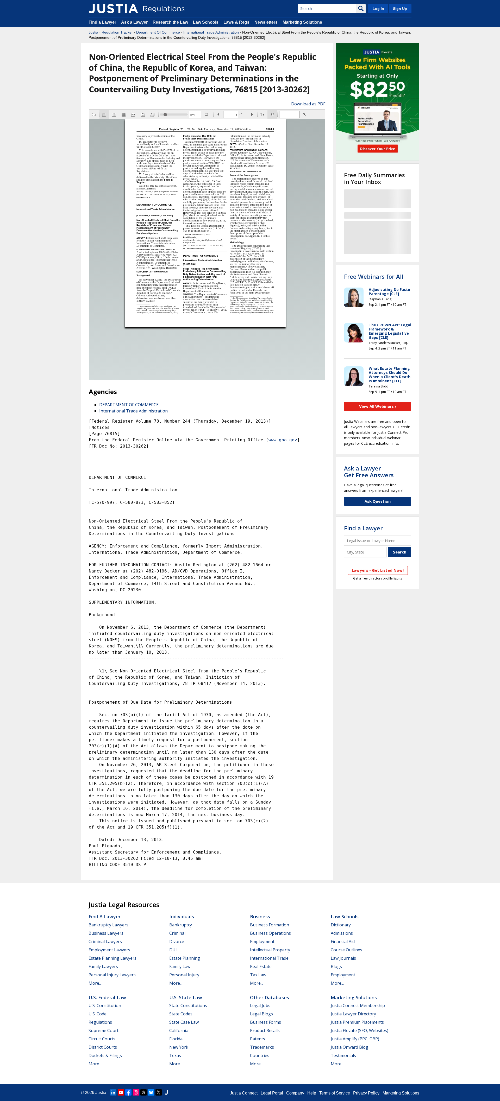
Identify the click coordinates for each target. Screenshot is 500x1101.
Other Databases (269, 997)
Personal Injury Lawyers (112, 975)
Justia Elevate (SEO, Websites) (359, 1030)
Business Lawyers (106, 933)
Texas (175, 1055)
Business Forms (265, 1022)
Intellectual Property (270, 950)
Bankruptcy (180, 925)
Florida (176, 1039)
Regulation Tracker (117, 32)
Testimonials (343, 1055)
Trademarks (262, 1047)
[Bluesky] (151, 1092)
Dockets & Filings (105, 1055)
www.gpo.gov (282, 439)
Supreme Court (103, 1030)
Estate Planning (184, 958)
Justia (93, 32)
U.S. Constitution (105, 1005)
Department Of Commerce (158, 32)
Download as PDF (308, 104)
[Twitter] (158, 1092)
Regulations (100, 1022)
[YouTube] (121, 1092)
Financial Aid (343, 941)
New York (178, 1047)
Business (260, 916)
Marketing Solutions (302, 22)
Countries (259, 1055)
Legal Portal (272, 1093)
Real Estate (261, 966)
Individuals (181, 916)
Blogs (336, 966)
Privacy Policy (366, 1093)
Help (311, 1093)
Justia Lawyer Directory (353, 1014)
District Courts (103, 1047)
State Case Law (184, 1022)
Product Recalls (265, 1030)
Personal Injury (184, 975)
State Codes (180, 1014)
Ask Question (378, 501)
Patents (257, 1039)
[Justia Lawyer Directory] (166, 1092)
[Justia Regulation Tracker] (113, 8)
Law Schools (205, 22)
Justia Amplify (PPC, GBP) (355, 1039)
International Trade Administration (211, 32)
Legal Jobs (260, 1005)
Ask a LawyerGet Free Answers (369, 471)
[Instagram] (136, 1092)
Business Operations (270, 933)
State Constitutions (188, 1005)
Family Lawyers (103, 966)
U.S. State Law (185, 997)
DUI (173, 950)
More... (95, 983)
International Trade (269, 958)
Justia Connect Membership (358, 1005)
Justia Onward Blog (349, 1047)
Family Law (179, 966)
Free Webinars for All (373, 276)
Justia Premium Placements (357, 1022)
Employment (262, 941)
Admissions (342, 933)
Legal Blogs (261, 1014)
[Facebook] (128, 1092)
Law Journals (343, 958)
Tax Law (258, 975)
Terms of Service (334, 1093)
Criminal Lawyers (105, 941)
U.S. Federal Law (107, 997)
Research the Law (170, 22)
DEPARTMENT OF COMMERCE (129, 405)
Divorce (176, 941)
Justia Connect (244, 1093)
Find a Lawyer (102, 22)
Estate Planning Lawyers (112, 958)
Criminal (177, 933)
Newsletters (266, 22)
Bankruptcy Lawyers (108, 925)
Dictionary (341, 925)
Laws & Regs (236, 22)
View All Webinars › (377, 406)
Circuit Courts (102, 1039)
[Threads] (143, 1092)
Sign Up (400, 9)
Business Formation (269, 925)
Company (295, 1093)
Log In (378, 9)
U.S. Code (98, 1014)
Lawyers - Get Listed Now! (378, 570)
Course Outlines (346, 950)
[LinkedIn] (113, 1092)
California (178, 1030)
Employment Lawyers (109, 950)
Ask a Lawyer (135, 22)
